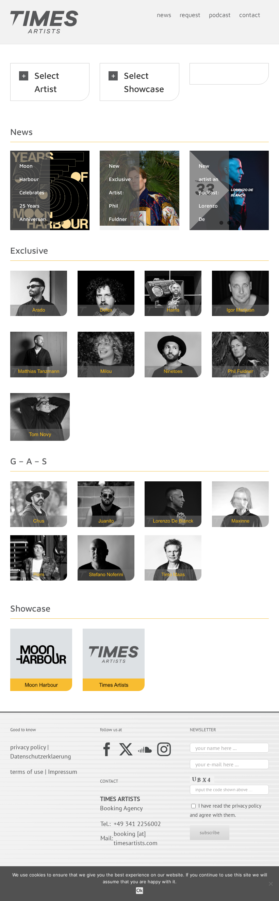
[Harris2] (173, 273)
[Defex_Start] (106, 273)
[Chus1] (38, 484)
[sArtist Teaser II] (173, 538)
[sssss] (240, 335)
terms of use (26, 772)
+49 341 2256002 (137, 824)
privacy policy (28, 747)
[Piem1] (38, 538)
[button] (50, 82)
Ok (139, 890)
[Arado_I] (38, 273)
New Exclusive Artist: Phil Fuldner (120, 192)
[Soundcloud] (145, 749)
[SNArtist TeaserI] (106, 538)
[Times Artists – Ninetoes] (173, 335)
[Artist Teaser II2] (40, 396)
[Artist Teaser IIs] (173, 484)
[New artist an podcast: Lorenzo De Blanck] (229, 190)
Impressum (62, 772)
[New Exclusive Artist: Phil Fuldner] (139, 188)
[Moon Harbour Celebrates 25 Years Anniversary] (49, 190)
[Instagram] (164, 749)
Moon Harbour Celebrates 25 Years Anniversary (33, 192)
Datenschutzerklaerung (40, 756)
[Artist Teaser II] (240, 273)
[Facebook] (107, 749)
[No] (270, 883)
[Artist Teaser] (240, 484)
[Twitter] (126, 749)
